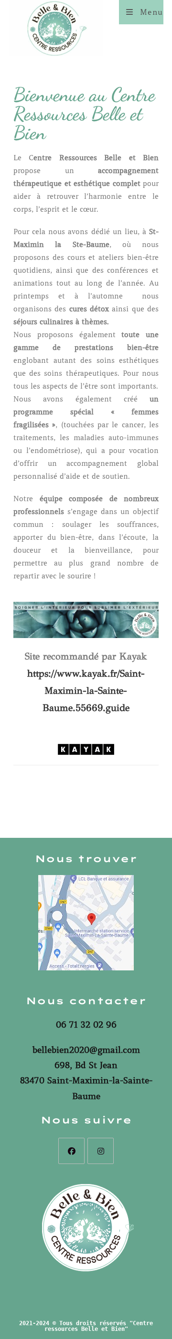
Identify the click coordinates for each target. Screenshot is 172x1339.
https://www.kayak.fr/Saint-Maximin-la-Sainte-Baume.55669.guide (86, 691)
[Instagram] (100, 1151)
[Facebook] (71, 1151)
